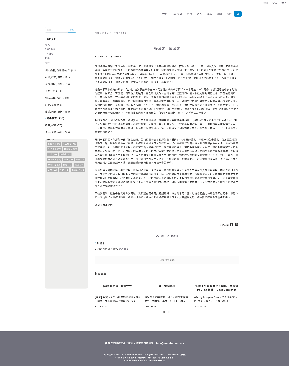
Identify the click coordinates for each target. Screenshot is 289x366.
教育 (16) (67, 164)
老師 (47, 62)
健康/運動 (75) (53, 125)
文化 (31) (52, 154)
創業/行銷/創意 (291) (57, 77)
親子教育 (117, 56)
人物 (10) (52, 169)
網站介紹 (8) (54, 164)
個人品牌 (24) (54, 159)
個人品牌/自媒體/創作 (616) (61, 70)
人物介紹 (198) (54, 91)
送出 (72, 29)
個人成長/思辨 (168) (57, 97)
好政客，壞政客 (119, 32)
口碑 (47, 58)
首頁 (97, 32)
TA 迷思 (49, 53)
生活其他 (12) (78, 169)
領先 (47, 44)
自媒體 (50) (65, 154)
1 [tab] (164, 312)
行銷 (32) (64, 169)
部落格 (105, 32)
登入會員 (124, 248)
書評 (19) (68, 159)
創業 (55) (80, 159)
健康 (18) (79, 164)
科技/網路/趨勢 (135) (57, 84)
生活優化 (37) (54, 149)
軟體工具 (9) (54, 143)
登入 (274, 3)
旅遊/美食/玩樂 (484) (57, 111)
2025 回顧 (50, 49)
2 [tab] (169, 312)
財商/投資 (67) (53, 104)
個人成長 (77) (69, 143)
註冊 (266, 3)
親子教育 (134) (55, 118)
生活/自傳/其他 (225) (57, 132)
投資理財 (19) (70, 149)
